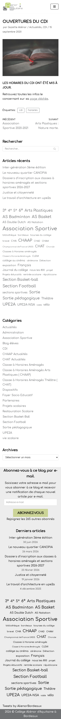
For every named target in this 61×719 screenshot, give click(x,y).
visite (39, 305)
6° (21, 210)
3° (4, 210)
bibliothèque (9, 235)
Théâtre (47, 298)
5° (15, 210)
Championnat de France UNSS (18, 247)
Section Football (19, 286)
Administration (13, 332)
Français (24, 265)
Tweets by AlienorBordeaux (22, 706)
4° (10, 210)
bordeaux (23, 235)
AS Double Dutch (14, 222)
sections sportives (15, 292)
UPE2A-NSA (26, 304)
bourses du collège (40, 235)
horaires (33, 110)
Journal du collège (15, 270)
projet (49, 270)
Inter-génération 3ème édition (24, 167)
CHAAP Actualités (15, 354)
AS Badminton (16, 217)
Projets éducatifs (12, 274)
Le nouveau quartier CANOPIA (25, 172)
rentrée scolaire (32, 274)
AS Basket (41, 217)
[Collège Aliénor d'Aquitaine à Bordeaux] (13, 6)
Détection (45, 260)
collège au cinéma (14, 260)
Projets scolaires (14, 406)
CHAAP (25, 240)
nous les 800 (37, 270)
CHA (14, 241)
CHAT (40, 246)
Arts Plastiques (39, 210)
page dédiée (39, 98)
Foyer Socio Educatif (18, 395)
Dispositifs (10, 389)
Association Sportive (30, 228)
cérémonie (32, 260)
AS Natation (35, 222)
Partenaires (11, 400)
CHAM (45, 241)
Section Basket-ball (20, 280)
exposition (9, 265)
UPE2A (9, 304)
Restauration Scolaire (18, 411)
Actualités (35, 27)
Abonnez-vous (30, 513)
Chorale (50, 247)
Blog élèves (10, 343)
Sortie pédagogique (21, 298)
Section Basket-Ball (16, 416)
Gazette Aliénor (17, 27)
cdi (21, 110)
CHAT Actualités (14, 359)
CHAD (37, 241)
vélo (46, 304)
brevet (6, 241)
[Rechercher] (54, 148)
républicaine (49, 274)
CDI (45, 27)
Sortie (34, 292)
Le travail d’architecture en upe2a (27, 198)
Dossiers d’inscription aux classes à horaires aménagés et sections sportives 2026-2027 (28, 183)
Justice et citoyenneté (18, 192)
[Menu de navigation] (54, 6)
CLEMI (35, 256)
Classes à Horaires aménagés (20, 251)
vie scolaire (11, 438)
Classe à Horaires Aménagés (16, 256)
